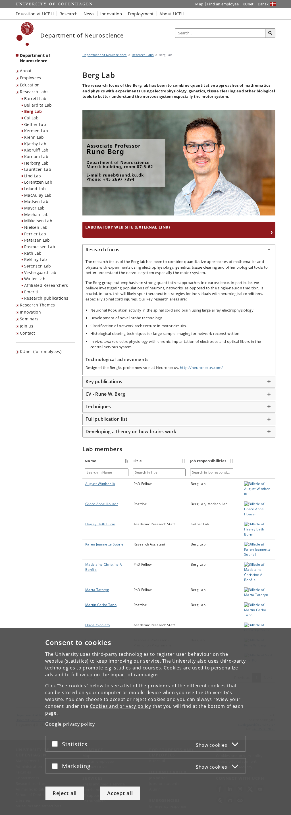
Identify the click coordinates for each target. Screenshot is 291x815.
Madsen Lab (36, 201)
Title (137, 460)
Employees (30, 77)
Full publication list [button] (106, 419)
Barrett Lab (35, 98)
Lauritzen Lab (37, 169)
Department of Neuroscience (35, 58)
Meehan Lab (36, 214)
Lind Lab (32, 176)
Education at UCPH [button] (35, 13)
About (26, 70)
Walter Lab (34, 278)
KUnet (248, 4)
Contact (27, 333)
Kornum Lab (36, 156)
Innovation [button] (111, 13)
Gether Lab (35, 124)
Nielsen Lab (35, 227)
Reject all (65, 793)
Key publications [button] (104, 381)
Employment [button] (141, 13)
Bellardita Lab (38, 105)
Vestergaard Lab (40, 272)
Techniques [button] (98, 406)
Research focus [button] (103, 249)
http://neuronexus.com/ (201, 367)
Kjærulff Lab (36, 150)
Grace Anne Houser (101, 503)
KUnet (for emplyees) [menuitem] (40, 351)
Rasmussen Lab (39, 246)
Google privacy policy (70, 724)
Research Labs (34, 91)
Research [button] (68, 13)
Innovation (30, 312)
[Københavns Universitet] (25, 34)
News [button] (89, 13)
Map (199, 4)
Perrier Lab (35, 234)
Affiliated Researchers (46, 285)
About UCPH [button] (172, 13)
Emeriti (31, 292)
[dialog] (145, 721)
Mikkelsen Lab (38, 220)
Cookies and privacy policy (120, 706)
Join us (26, 326)
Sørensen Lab (37, 266)
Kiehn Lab (34, 137)
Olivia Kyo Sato (97, 625)
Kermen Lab (36, 130)
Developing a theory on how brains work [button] (131, 431)
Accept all (120, 793)
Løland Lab (35, 188)
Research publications (46, 298)
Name (90, 460)
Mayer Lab (34, 208)
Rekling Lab (35, 259)
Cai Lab (31, 118)
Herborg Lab (36, 163)
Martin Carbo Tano (101, 604)
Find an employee (223, 4)
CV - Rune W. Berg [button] (105, 394)
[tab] (179, 249)
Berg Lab (33, 111)
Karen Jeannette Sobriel (104, 544)
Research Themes (37, 305)
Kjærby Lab (35, 143)
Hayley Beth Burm (100, 524)
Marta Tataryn (97, 589)
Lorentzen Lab (38, 182)
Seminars (29, 319)
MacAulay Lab (38, 195)
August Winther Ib (100, 483)
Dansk (263, 4)
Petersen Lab (37, 240)
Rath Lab (32, 253)
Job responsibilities (208, 460)
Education (30, 85)
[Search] (270, 33)
